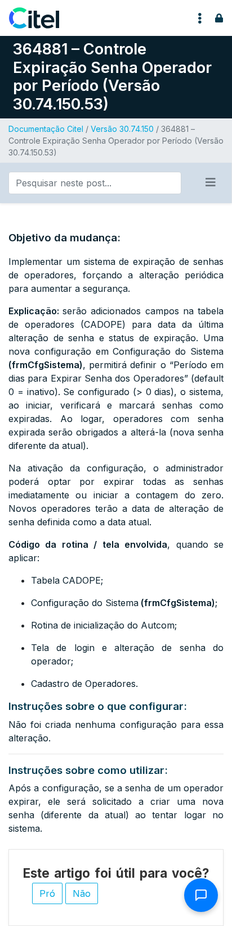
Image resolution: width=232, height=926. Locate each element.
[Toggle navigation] (200, 18)
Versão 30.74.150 (122, 129)
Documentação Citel (45, 129)
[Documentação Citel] (41, 17)
